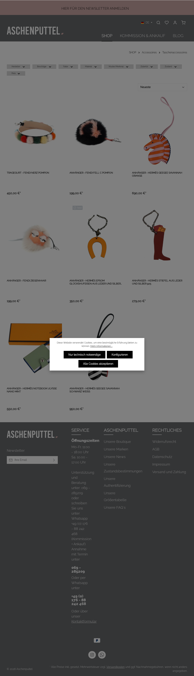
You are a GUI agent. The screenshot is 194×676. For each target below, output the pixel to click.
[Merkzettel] (167, 22)
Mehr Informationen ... (101, 346)
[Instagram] (92, 655)
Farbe (65, 66)
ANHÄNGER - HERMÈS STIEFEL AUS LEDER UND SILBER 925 (157, 282)
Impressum (161, 464)
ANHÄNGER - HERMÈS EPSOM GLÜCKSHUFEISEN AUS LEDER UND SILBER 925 (95, 282)
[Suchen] (158, 22)
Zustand (168, 66)
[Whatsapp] (102, 655)
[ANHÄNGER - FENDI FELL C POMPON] (97, 131)
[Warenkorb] (183, 22)
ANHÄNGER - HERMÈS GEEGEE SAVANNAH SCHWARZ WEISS (95, 390)
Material (88, 66)
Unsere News (115, 457)
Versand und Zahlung (169, 472)
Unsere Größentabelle (115, 496)
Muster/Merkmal (116, 66)
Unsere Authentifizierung (117, 482)
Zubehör (144, 66)
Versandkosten (115, 666)
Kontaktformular (84, 621)
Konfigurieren (120, 354)
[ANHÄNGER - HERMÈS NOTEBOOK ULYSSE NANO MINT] (34, 347)
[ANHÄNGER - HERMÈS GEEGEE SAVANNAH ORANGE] (159, 131)
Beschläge (41, 66)
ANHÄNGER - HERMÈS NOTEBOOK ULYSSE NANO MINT (32, 390)
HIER (65, 8)
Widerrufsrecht (164, 442)
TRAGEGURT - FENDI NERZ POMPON (28, 172)
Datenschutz (162, 457)
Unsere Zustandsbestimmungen (123, 467)
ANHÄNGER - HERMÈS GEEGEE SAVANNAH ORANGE (157, 174)
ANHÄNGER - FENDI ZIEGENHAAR (26, 280)
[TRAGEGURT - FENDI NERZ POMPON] (34, 131)
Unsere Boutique (117, 442)
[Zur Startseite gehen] (35, 30)
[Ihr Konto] (175, 22)
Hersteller (16, 66)
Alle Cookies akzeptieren (98, 363)
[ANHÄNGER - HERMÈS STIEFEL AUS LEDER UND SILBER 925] (159, 239)
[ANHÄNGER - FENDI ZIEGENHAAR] (34, 239)
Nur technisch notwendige (84, 354)
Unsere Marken (116, 449)
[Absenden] (54, 460)
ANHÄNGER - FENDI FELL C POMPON (91, 172)
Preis (14, 73)
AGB (155, 449)
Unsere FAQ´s (115, 507)
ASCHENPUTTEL (121, 430)
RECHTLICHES (167, 430)
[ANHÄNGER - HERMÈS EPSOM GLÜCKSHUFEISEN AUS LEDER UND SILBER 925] (97, 239)
